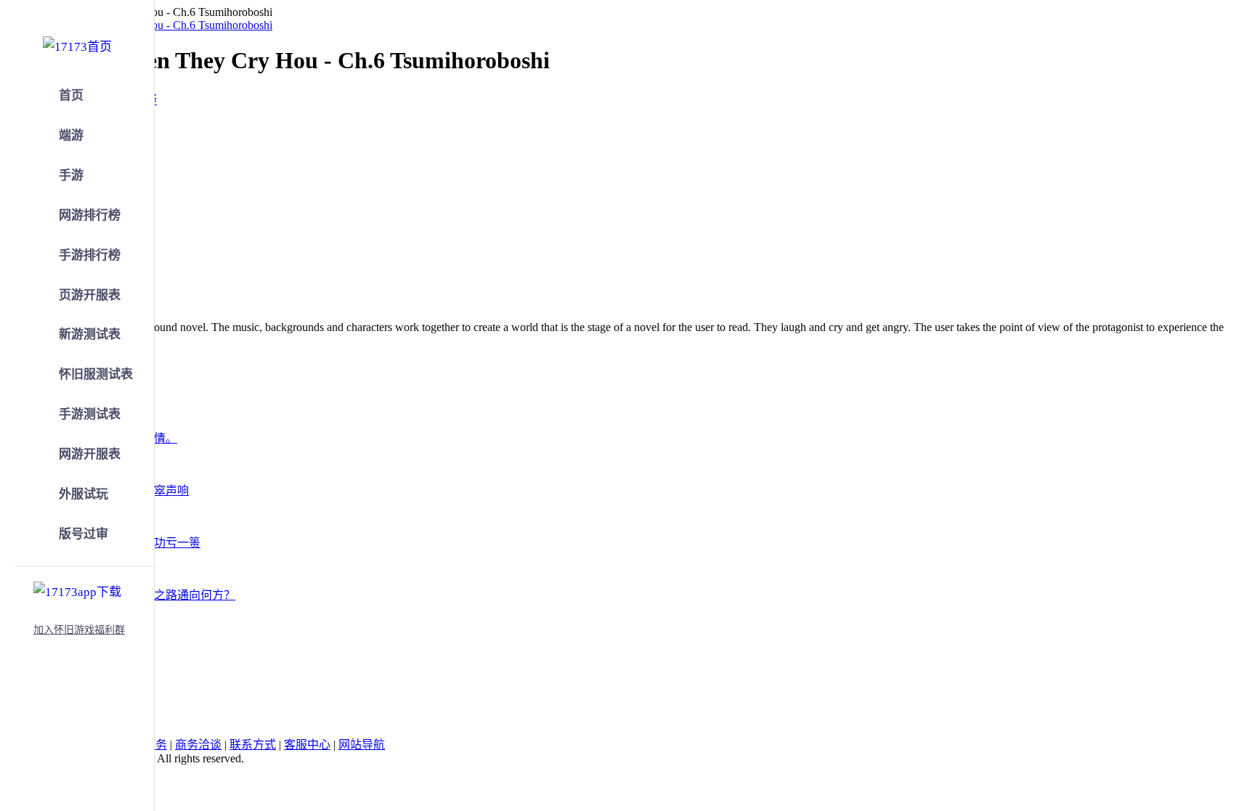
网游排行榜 (90, 215)
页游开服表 (90, 295)
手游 (71, 175)
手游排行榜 (90, 255)
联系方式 (253, 744)
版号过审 (83, 534)
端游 (71, 135)
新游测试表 (90, 334)
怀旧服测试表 (96, 374)
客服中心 (307, 744)
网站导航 (361, 744)
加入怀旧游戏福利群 (79, 629)
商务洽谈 (198, 744)
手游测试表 (90, 414)
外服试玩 (83, 494)
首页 (71, 95)
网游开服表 (90, 454)
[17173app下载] (77, 590)
